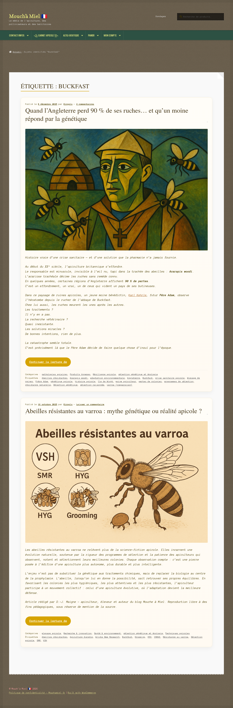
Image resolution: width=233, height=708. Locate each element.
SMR (39, 640)
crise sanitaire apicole (170, 378)
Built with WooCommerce (82, 693)
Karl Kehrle (138, 295)
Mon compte (110, 35)
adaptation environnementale (107, 378)
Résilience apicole (104, 374)
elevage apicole (51, 633)
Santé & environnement (107, 633)
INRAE (157, 637)
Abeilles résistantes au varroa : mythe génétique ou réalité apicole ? (113, 410)
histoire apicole (85, 381)
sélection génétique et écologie (138, 374)
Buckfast (148, 378)
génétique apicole (61, 381)
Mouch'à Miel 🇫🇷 (28, 16)
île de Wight (105, 381)
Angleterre (133, 378)
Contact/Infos (16, 35)
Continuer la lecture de (50, 363)
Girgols (68, 104)
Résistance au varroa (175, 637)
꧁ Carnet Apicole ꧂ (46, 35)
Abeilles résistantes (54, 378)
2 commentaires (85, 104)
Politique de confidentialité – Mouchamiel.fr (37, 693)
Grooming (140, 637)
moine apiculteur (126, 381)
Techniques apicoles (177, 633)
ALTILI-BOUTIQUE (71, 35)
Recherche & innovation (78, 633)
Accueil (17, 52)
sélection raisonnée (92, 385)
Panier (91, 35)
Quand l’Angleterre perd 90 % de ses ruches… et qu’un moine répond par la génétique (106, 114)
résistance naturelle (38, 385)
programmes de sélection (178, 381)
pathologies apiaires (54, 374)
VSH (45, 640)
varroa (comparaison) (119, 385)
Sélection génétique (65, 385)
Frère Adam (41, 381)
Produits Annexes (80, 374)
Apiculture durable (81, 637)
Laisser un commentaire (90, 404)
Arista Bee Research (107, 637)
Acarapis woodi (79, 378)
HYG (149, 637)
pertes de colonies (150, 381)
